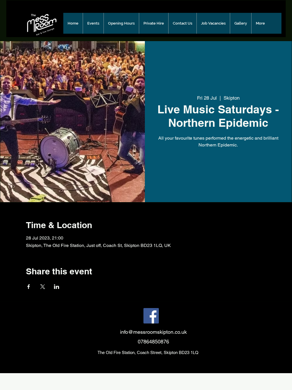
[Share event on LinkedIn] (56, 286)
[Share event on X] (42, 286)
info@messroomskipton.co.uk (153, 332)
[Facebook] (151, 315)
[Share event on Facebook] (28, 286)
